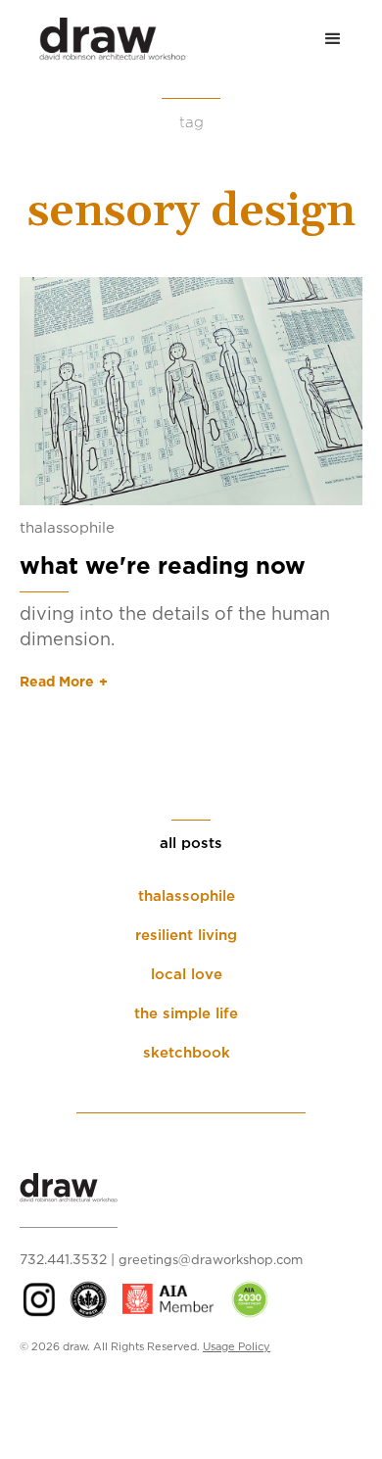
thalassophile (67, 528)
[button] (333, 39)
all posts (191, 843)
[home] (103, 39)
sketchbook (186, 1053)
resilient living (186, 935)
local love (186, 974)
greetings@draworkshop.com (211, 1260)
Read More (57, 682)
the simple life (186, 1014)
